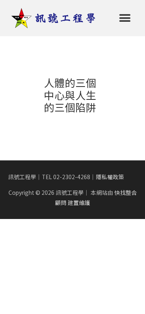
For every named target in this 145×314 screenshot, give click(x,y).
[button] (125, 18)
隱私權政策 (110, 177)
